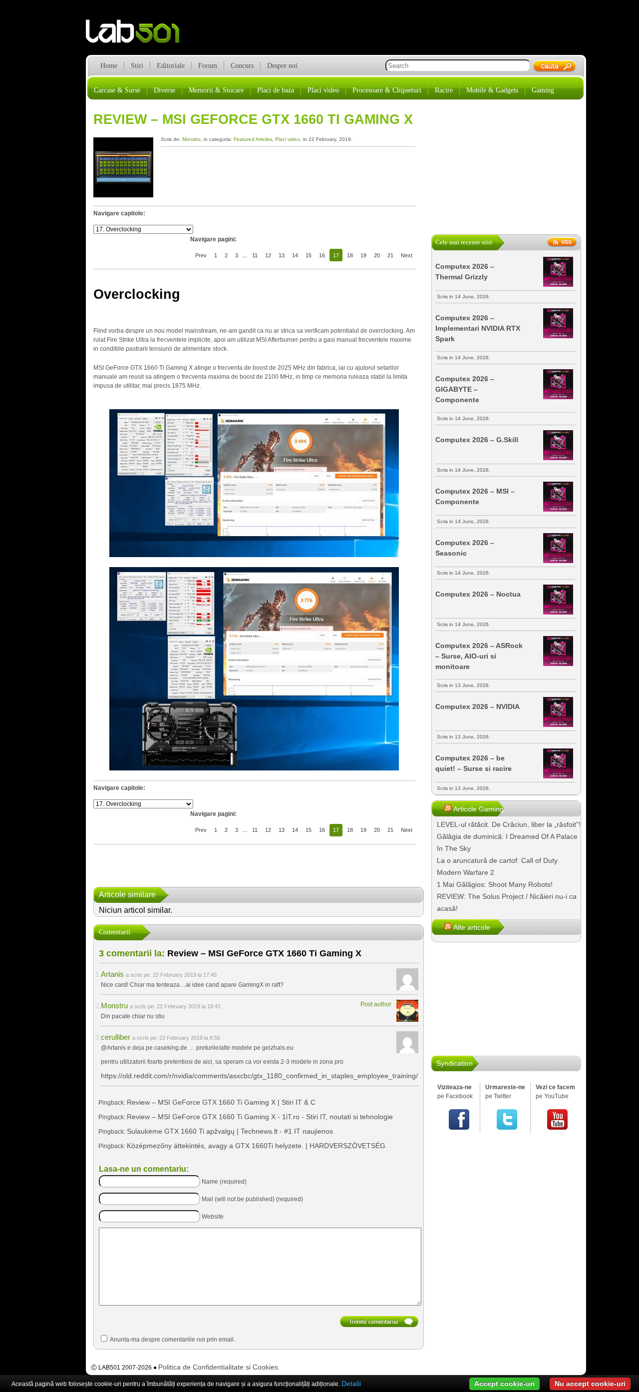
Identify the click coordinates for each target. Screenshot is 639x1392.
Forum (207, 65)
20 (377, 255)
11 (255, 255)
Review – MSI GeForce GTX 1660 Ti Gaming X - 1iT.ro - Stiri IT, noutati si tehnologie (260, 1117)
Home (108, 65)
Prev (201, 255)
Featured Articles (253, 139)
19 (363, 255)
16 (322, 255)
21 (390, 255)
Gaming (543, 90)
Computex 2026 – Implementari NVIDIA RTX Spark (477, 328)
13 (282, 255)
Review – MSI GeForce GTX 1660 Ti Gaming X (253, 119)
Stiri (137, 65)
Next (406, 255)
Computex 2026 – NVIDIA (477, 706)
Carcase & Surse (117, 90)
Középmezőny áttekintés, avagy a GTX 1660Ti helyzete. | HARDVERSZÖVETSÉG (256, 1146)
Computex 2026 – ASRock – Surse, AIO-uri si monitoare (479, 656)
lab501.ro (138, 35)
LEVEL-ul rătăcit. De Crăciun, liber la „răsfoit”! (509, 824)
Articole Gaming (478, 809)
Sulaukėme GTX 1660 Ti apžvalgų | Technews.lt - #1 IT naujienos (230, 1131)
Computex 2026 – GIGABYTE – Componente (464, 389)
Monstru (191, 139)
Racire (444, 90)
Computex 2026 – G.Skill (476, 440)
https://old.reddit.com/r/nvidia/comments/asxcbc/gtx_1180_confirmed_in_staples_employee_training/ (259, 1076)
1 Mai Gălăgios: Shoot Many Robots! (495, 884)
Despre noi (282, 65)
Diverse (164, 90)
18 (350, 255)
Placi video (323, 90)
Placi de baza (275, 90)
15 (309, 255)
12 (268, 255)
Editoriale (171, 65)
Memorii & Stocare (216, 90)
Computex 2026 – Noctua (478, 594)
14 (295, 255)
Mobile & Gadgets (492, 90)
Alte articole (471, 927)
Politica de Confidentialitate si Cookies (218, 1367)
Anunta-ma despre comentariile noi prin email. (172, 1339)
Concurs (242, 65)
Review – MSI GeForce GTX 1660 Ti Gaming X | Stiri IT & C (221, 1102)
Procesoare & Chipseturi (386, 90)
